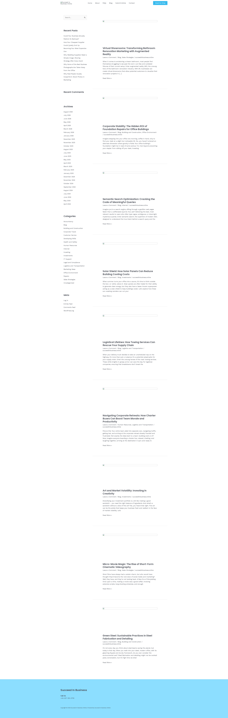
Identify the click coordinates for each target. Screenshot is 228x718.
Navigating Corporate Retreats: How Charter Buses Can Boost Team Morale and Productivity (129, 418)
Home (90, 3)
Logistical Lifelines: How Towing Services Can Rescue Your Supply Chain (129, 344)
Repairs (66, 276)
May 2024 (67, 201)
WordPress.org (69, 311)
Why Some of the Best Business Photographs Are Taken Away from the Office (75, 67)
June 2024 (67, 197)
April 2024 (67, 204)
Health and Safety (70, 242)
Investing (67, 252)
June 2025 (67, 156)
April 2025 (67, 163)
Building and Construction (73, 228)
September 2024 (70, 187)
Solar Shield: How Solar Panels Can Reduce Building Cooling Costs (128, 273)
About (97, 3)
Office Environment (71, 273)
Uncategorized (69, 283)
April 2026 (67, 125)
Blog (110, 3)
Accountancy (68, 221)
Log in (66, 300)
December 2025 (69, 139)
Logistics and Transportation (74, 266)
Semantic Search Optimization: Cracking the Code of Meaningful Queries (129, 201)
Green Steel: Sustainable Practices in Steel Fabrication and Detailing (127, 637)
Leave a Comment (109, 57)
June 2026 (67, 119)
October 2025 (68, 146)
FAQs (104, 3)
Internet (66, 249)
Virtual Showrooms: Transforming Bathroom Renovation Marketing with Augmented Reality (129, 51)
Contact (132, 3)
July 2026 (67, 115)
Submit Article (120, 3)
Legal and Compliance (72, 262)
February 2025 (69, 170)
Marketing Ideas (69, 269)
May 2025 (67, 160)
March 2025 (68, 166)
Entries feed (68, 304)
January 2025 (69, 173)
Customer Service (70, 235)
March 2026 (68, 129)
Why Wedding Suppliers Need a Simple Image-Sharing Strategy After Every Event (75, 58)
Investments (68, 255)
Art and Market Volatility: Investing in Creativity (124, 492)
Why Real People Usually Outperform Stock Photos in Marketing (74, 77)
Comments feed (69, 307)
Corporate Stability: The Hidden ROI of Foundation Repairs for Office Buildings (126, 128)
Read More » (107, 78)
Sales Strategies (69, 279)
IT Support (68, 259)
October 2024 (68, 183)
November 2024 (69, 180)
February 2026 (69, 132)
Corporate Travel (70, 232)
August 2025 (68, 149)
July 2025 (67, 153)
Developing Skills (70, 238)
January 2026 (69, 136)
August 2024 (68, 190)
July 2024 (67, 194)
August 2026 (68, 112)
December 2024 (69, 177)
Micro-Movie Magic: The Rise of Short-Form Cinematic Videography (128, 566)
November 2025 (69, 142)
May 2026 (67, 122)
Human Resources (70, 245)
